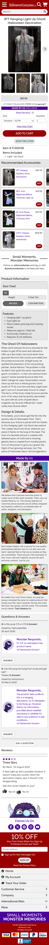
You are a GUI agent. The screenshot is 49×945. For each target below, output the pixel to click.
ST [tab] (5, 293)
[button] (45, 4)
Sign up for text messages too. (20, 854)
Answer (8, 660)
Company (7, 895)
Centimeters (36, 303)
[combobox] (21, 11)
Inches (13, 303)
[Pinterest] (24, 827)
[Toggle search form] (39, 4)
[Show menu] (4, 4)
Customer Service (12, 889)
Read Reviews (23, 112)
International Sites (12, 901)
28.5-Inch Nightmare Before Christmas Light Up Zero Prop (24, 196)
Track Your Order (15, 883)
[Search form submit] (45, 11)
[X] (17, 827)
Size (5, 116)
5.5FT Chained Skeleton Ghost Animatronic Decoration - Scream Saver (23, 239)
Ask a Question (25, 743)
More (4, 907)
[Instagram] (31, 827)
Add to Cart (24, 133)
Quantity (40, 116)
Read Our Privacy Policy (24, 865)
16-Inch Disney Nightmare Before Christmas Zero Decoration (24, 217)
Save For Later (24, 141)
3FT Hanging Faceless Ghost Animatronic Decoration (23, 175)
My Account (12, 877)
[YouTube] (37, 827)
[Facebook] (11, 827)
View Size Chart (25, 126)
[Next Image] (45, 49)
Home (9, 871)
